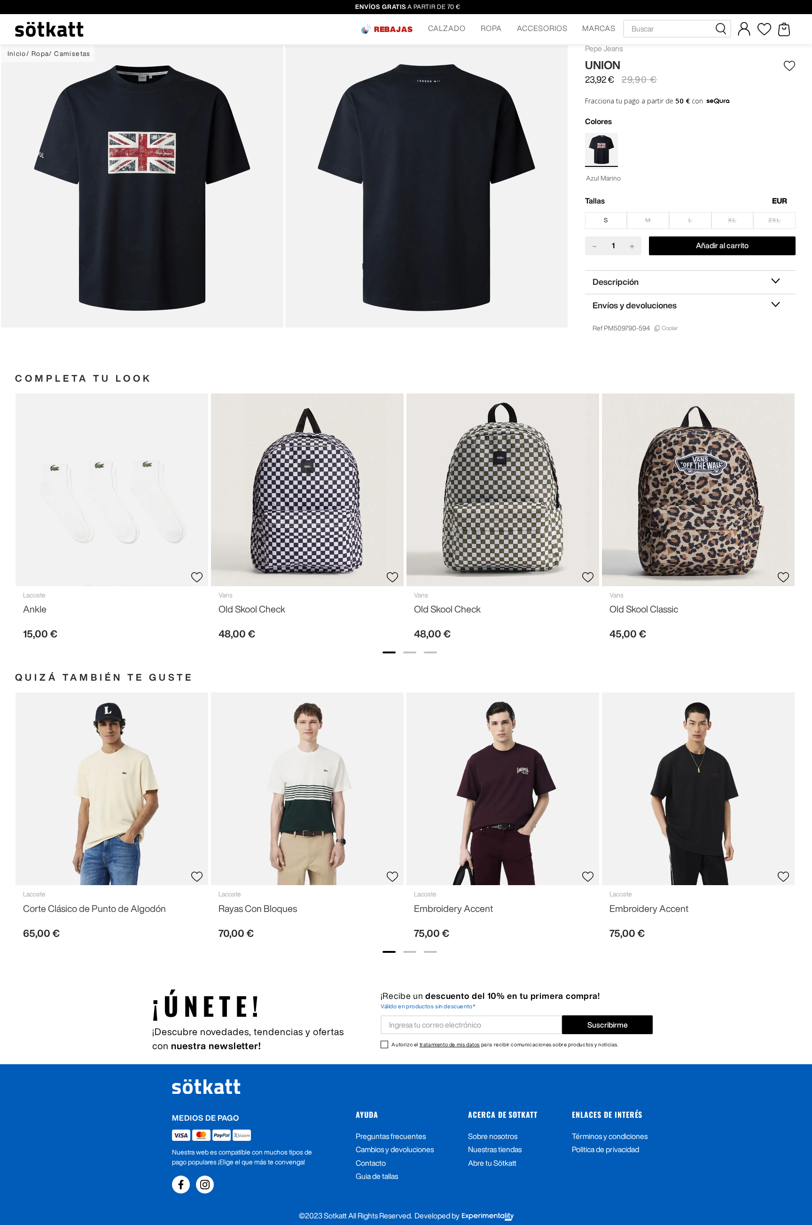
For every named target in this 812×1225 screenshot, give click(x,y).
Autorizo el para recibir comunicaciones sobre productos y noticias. (504, 1044)
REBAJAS (394, 29)
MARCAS (599, 28)
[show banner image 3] (430, 652)
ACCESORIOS (542, 28)
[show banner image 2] (409, 652)
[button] (387, 29)
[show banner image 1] (389, 652)
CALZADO (447, 28)
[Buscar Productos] (722, 29)
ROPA (491, 28)
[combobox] (677, 29)
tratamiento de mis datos (450, 1044)
